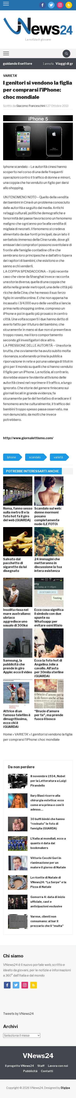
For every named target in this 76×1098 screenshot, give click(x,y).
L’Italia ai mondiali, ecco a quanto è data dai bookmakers (48, 843)
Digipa (65, 1087)
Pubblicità (30, 1071)
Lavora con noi (58, 1065)
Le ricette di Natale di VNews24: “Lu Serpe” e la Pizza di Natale (48, 882)
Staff (40, 1065)
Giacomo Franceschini (30, 105)
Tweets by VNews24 (18, 1014)
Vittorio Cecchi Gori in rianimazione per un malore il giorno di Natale (48, 862)
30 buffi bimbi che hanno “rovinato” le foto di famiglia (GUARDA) (47, 823)
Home (7, 734)
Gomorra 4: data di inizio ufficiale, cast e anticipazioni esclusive (47, 901)
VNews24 (38, 1056)
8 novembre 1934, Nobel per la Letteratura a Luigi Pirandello (48, 780)
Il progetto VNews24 (19, 1065)
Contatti (47, 1071)
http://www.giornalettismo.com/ (28, 438)
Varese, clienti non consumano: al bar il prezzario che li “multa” (47, 921)
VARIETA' (10, 76)
